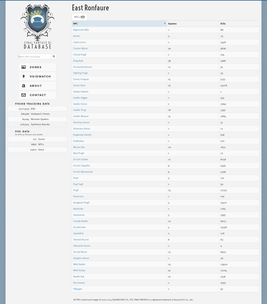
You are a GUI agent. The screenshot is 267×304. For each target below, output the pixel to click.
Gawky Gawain (80, 91)
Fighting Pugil (80, 73)
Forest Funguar (81, 79)
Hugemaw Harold (82, 135)
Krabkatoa (78, 141)
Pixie (75, 178)
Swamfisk (78, 233)
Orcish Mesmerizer (83, 172)
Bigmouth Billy (81, 30)
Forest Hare (79, 85)
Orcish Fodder (80, 159)
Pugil (75, 190)
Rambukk (78, 209)
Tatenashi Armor (81, 246)
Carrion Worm (80, 48)
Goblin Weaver (81, 116)
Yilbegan (77, 289)
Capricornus (79, 42)
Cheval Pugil (79, 54)
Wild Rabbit (79, 264)
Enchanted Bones (82, 67)
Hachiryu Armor (81, 122)
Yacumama (79, 282)
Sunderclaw (79, 227)
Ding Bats (78, 61)
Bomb (76, 36)
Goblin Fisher (80, 104)
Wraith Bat (78, 276)
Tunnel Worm (80, 252)
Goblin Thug (79, 110)
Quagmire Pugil (81, 202)
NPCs (79, 17)
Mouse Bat (79, 147)
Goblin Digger (80, 98)
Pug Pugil (78, 184)
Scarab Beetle (80, 221)
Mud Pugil (78, 153)
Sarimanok (79, 215)
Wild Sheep (79, 270)
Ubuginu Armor (81, 258)
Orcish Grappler (81, 165)
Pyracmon (78, 196)
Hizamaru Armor (81, 128)
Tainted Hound (81, 239)
